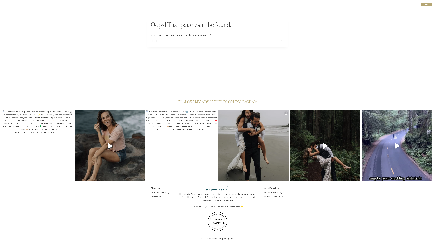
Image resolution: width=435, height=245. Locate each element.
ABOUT (386, 4)
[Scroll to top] (433, 174)
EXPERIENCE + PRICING (408, 4)
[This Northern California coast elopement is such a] (253, 145)
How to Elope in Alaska (273, 188)
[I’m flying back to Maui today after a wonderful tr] (110, 145)
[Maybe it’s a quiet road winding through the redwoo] (397, 145)
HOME (377, 4)
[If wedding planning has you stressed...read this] (181, 145)
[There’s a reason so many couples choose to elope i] (325, 145)
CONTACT (426, 4)
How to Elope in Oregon (273, 192)
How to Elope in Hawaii (272, 196)
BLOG (394, 4)
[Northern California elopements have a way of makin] (38, 145)
